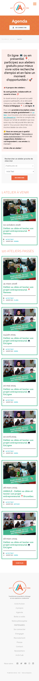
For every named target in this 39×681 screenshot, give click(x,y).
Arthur (17, 504)
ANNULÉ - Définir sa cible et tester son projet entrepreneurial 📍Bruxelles (18, 494)
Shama (16, 241)
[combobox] (19, 166)
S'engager (19, 634)
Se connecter (20, 27)
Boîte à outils (19, 617)
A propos (19, 608)
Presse (19, 642)
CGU (19, 673)
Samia (16, 351)
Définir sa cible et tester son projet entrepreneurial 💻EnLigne (18, 341)
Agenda (19, 612)
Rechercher (19, 178)
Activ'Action (19, 604)
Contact (19, 646)
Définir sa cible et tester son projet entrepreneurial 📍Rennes (18, 231)
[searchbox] (19, 165)
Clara (16, 300)
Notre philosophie (19, 621)
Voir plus (19, 563)
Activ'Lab (20, 655)
